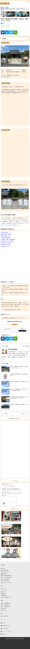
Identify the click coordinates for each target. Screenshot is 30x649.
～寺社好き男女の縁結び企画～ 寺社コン (12, 309)
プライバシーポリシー (7, 631)
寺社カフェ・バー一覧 (6, 582)
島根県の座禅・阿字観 (6, 234)
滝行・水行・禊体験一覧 (6, 577)
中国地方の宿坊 (4, 232)
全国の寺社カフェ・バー (6, 246)
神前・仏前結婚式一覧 (6, 606)
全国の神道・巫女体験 (6, 242)
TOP (3, 7)
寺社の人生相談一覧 (5, 580)
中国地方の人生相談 (5, 244)
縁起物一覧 (3, 593)
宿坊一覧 (3, 568)
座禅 (8, 25)
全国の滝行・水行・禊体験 (7, 241)
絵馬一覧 (3, 592)
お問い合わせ (5, 628)
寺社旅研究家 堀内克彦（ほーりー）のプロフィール (14, 318)
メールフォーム (6, 225)
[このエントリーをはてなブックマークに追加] (7, 32)
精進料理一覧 (4, 573)
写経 (3, 25)
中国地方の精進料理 (5, 237)
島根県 (6, 7)
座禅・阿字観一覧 (5, 570)
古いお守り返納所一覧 (6, 597)
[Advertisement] (15, 110)
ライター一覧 (25, 346)
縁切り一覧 (3, 610)
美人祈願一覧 (4, 608)
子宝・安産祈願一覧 (5, 605)
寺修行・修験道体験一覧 (6, 575)
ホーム (3, 622)
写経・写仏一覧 (4, 572)
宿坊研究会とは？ (6, 625)
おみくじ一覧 (4, 590)
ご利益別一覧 (4, 595)
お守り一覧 (3, 588)
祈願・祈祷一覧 (4, 616)
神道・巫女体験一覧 (5, 579)
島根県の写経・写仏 (5, 235)
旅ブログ (4, 634)
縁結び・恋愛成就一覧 (6, 603)
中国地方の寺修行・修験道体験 (8, 239)
